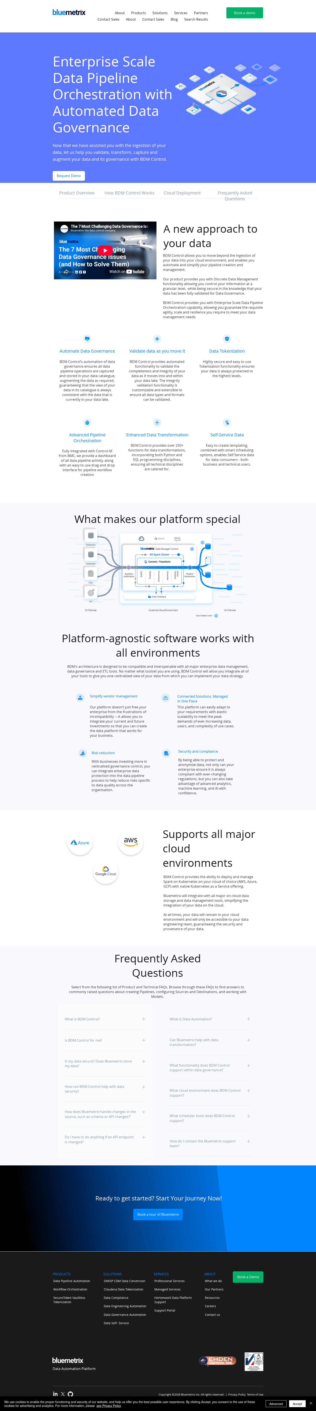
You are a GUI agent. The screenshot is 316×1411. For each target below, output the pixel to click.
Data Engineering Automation (125, 1306)
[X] (63, 1394)
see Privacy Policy (109, 1405)
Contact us (213, 1315)
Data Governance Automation (125, 1315)
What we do (213, 1281)
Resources (212, 1298)
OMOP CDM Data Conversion (124, 1281)
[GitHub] (70, 1394)
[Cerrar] (310, 1404)
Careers (210, 1306)
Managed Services (167, 1289)
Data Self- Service (116, 1323)
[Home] (87, 339)
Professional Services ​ (170, 1281)
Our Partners (214, 1289)
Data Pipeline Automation (72, 1281)
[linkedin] (55, 1394)
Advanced (276, 1404)
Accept (297, 1404)
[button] (120, 13)
